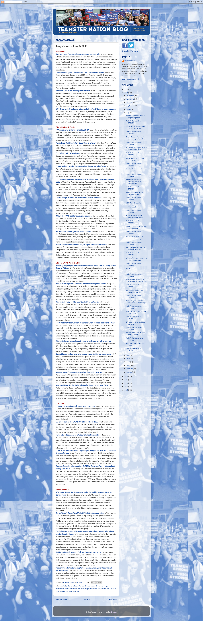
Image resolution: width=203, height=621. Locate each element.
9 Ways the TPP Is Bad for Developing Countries (74, 216)
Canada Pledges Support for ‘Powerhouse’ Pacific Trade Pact (79, 198)
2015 (126, 93)
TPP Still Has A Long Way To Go (68, 153)
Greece (87, 586)
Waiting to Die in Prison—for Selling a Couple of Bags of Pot (79, 552)
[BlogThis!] (94, 582)
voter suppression (62, 591)
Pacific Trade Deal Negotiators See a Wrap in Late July (76, 143)
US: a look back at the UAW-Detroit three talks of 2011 (77, 422)
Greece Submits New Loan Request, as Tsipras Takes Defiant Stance (81, 245)
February (130, 369)
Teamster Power (129, 61)
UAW (111, 589)
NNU (70, 589)
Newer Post (61, 600)
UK (115, 589)
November (130, 99)
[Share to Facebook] (99, 582)
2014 (126, 376)
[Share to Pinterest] (101, 582)
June (128, 355)
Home (87, 600)
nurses (74, 589)
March (129, 365)
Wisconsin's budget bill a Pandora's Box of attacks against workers (81, 284)
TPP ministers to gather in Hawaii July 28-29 (72, 130)
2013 (126, 380)
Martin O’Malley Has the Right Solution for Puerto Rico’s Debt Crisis (82, 385)
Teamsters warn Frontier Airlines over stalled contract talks (78, 54)
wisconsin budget (75, 591)
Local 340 (94, 586)
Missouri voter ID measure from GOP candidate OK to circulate (79, 372)
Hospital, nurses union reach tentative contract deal (75, 406)
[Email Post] (88, 583)
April (128, 362)
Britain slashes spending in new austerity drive (73, 232)
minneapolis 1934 (62, 589)
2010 (126, 390)
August (129, 109)
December (130, 96)
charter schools (73, 586)
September (131, 106)
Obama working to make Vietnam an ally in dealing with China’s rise (81, 166)
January (129, 372)
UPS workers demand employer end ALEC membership (133, 182)
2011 (126, 387)
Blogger (114, 612)
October (130, 103)
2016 (126, 89)
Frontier (81, 586)
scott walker (102, 589)
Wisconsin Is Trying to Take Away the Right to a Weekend (77, 302)
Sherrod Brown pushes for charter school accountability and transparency (83, 354)
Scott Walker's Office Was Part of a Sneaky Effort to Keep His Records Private (85, 323)
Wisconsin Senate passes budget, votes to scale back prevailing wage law (83, 341)
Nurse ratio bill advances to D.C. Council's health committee (78, 435)
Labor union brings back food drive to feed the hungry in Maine (80, 73)
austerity (64, 586)
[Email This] (92, 582)
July (128, 113)
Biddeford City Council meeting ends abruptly (73, 91)
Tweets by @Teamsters (130, 51)
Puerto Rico (93, 589)
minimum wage (103, 586)
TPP (108, 589)
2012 (126, 383)
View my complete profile (131, 79)
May (128, 358)
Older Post (111, 600)
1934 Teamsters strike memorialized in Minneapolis (133, 205)
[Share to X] (97, 582)
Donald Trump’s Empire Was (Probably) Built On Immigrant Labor (80, 513)
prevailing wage (83, 589)
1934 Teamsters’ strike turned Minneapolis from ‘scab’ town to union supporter (86, 109)
